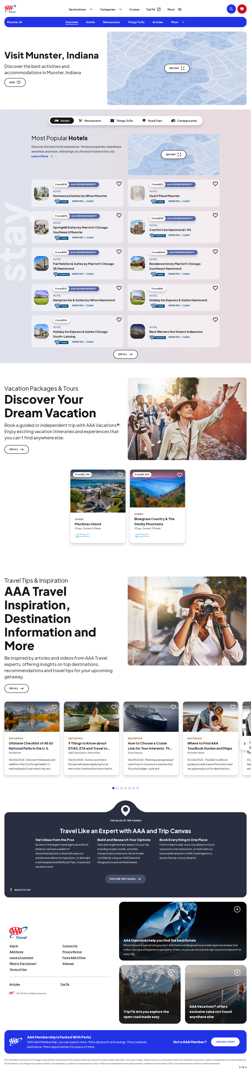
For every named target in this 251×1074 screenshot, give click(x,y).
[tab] (62, 120)
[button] (113, 788)
